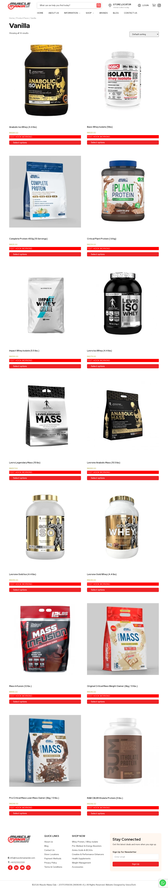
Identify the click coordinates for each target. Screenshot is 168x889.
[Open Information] (80, 13)
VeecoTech (131, 884)
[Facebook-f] (10, 867)
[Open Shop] (93, 13)
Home (12, 18)
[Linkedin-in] (16, 867)
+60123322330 (17, 862)
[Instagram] (28, 867)
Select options (20, 142)
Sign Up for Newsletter (124, 852)
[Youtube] (22, 867)
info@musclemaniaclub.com (22, 857)
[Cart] (154, 5)
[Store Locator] (110, 5)
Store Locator (122, 4)
